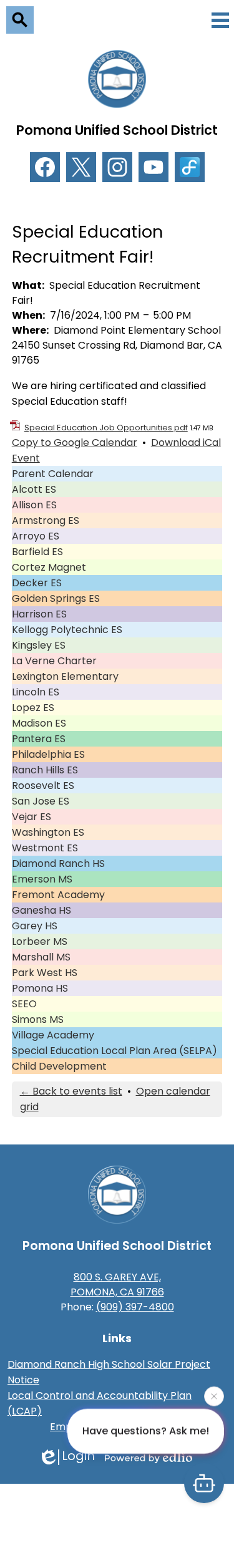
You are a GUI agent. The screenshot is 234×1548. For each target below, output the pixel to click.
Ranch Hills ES (45, 770)
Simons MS (38, 1019)
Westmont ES (45, 848)
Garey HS (34, 926)
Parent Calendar (53, 474)
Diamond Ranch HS (58, 863)
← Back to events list (71, 1091)
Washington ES (48, 832)
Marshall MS (41, 957)
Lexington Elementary (65, 676)
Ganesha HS (41, 910)
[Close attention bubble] (214, 1397)
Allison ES (34, 505)
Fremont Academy (58, 895)
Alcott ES (34, 489)
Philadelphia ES (48, 754)
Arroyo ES (35, 536)
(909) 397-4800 (135, 1307)
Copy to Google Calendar (74, 442)
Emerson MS (42, 879)
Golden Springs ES (56, 598)
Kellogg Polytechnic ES (67, 629)
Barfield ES (37, 551)
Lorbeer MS (39, 941)
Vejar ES (31, 817)
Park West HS (44, 972)
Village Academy (53, 1035)
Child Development (59, 1066)
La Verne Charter (54, 661)
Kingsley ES (39, 645)
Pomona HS (40, 988)
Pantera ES (39, 739)
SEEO (24, 1004)
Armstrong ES (45, 520)
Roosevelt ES (43, 785)
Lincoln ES (35, 692)
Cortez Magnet (49, 567)
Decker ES (37, 583)
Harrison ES (39, 614)
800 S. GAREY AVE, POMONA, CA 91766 (117, 1284)
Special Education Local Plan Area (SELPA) (114, 1050)
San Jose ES (40, 801)
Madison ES (39, 723)
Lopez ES (33, 707)
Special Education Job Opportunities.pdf (106, 427)
